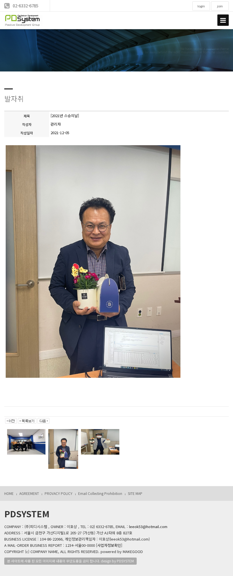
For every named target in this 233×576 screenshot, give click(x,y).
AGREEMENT (29, 493)
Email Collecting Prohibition (100, 493)
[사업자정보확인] (109, 545)
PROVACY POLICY (58, 493)
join (220, 6)
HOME (9, 493)
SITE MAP (135, 493)
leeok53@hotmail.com (148, 526)
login (201, 6)
